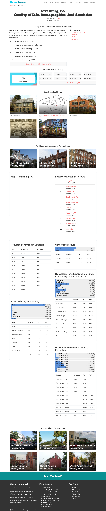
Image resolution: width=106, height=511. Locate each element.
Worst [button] (70, 2)
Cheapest (45, 488)
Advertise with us (77, 490)
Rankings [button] (85, 2)
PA (16, 5)
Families (45, 496)
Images (74, 34)
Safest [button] (57, 2)
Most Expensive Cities (49, 500)
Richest (45, 506)
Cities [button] (46, 2)
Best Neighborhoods (49, 490)
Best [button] (51, 2)
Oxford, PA (69, 229)
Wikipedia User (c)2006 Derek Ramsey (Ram (52, 115)
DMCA (74, 498)
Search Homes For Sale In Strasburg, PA (38, 64)
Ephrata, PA (70, 192)
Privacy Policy (76, 494)
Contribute (75, 492)
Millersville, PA (71, 186)
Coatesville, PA (71, 224)
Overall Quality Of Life (78, 32)
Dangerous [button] (78, 2)
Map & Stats (75, 39)
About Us (92, 2)
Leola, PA (69, 208)
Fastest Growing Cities (49, 498)
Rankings (75, 37)
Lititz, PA (69, 181)
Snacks (18, 2)
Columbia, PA (70, 218)
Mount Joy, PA (71, 213)
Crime (58, 18)
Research (45, 502)
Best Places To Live (49, 492)
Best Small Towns (48, 494)
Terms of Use (76, 496)
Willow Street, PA (72, 202)
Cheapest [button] (64, 2)
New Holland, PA (72, 197)
